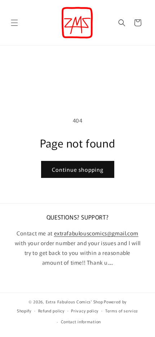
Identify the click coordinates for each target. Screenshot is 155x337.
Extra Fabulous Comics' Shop (74, 301)
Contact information (81, 321)
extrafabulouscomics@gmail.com (96, 233)
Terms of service (121, 310)
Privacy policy (84, 310)
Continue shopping (77, 169)
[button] (14, 23)
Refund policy (51, 310)
